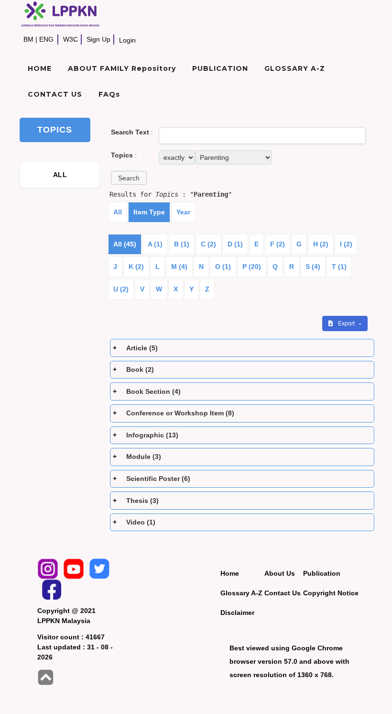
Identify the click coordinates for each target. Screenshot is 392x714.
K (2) (136, 266)
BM (28, 39)
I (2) (346, 244)
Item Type (149, 212)
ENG (46, 39)
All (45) (124, 244)
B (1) (181, 244)
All (117, 212)
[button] (129, 178)
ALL (60, 174)
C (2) (208, 244)
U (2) (121, 289)
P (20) (251, 266)
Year (183, 212)
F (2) (277, 244)
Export (347, 323)
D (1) (235, 244)
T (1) (339, 266)
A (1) (155, 244)
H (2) (320, 244)
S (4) (312, 266)
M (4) (179, 266)
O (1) (223, 266)
